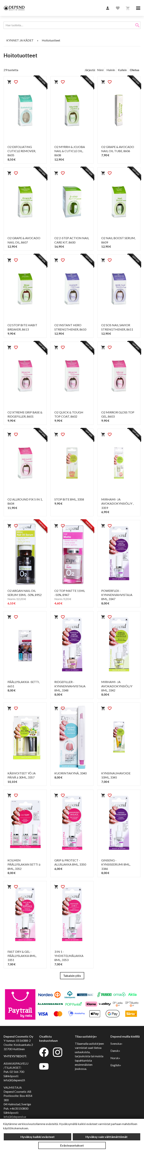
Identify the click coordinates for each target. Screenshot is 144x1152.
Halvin (110, 70)
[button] (108, 8)
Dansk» (115, 1050)
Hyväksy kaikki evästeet (37, 1136)
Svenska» (116, 1043)
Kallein (122, 70)
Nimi (100, 70)
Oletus (134, 70)
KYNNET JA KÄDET (20, 40)
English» (115, 1065)
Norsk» (115, 1058)
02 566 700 (17, 1071)
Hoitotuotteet (51, 40)
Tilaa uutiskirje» (86, 1036)
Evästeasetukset (72, 1145)
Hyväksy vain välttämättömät (107, 1136)
